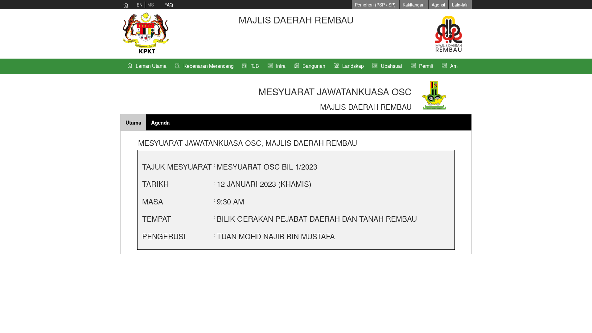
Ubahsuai (391, 65)
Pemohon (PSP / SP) (375, 5)
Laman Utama (151, 65)
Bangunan (313, 65)
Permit (426, 65)
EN (139, 5)
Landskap (353, 65)
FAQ (168, 5)
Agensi (438, 5)
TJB (255, 65)
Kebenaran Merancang (208, 65)
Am (454, 65)
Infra (281, 65)
